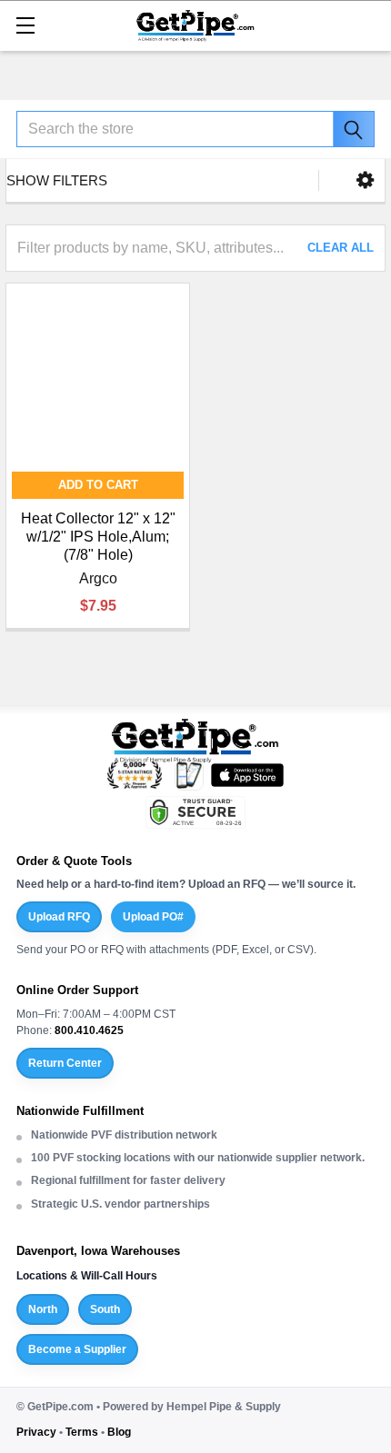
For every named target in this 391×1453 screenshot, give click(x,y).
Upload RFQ (59, 917)
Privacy (36, 1432)
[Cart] (368, 24)
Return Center (65, 1063)
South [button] (105, 1309)
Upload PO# (153, 917)
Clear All (340, 247)
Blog (119, 1432)
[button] (365, 180)
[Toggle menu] (25, 25)
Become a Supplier (77, 1349)
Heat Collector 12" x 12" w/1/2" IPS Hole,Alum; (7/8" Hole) (98, 536)
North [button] (42, 1309)
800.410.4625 (89, 1030)
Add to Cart (98, 485)
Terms (81, 1432)
